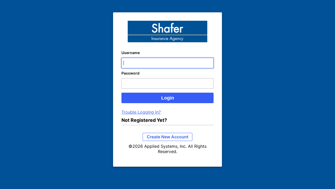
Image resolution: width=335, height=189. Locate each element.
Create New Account (167, 136)
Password (130, 73)
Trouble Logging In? (141, 112)
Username (130, 52)
